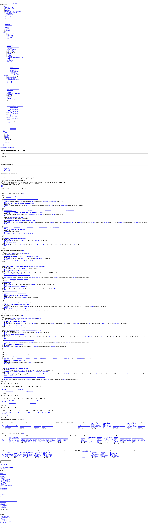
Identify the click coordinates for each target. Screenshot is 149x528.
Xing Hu (55, 358)
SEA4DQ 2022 (3, 507)
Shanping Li (66, 358)
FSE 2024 (7, 137)
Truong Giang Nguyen (8, 366)
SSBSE (11, 67)
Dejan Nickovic (35, 346)
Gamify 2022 (2, 503)
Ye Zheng (6, 310)
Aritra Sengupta (121, 222)
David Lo (74, 277)
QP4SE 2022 (2, 506)
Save (2, 185)
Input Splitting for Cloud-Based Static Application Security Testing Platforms (19, 220)
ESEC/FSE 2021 (10, 51)
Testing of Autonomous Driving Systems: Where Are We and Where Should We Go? (21, 199)
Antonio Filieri (33, 222)
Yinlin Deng (6, 205)
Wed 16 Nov (7, 29)
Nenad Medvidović (121, 262)
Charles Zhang (67, 342)
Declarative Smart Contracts (10, 242)
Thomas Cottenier (18, 222)
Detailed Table (6, 168)
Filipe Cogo (28, 358)
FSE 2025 (7, 136)
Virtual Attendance (8, 13)
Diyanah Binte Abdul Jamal (35, 277)
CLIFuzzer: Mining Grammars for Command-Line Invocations (16, 270)
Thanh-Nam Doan (130, 373)
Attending (4, 6)
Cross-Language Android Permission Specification (14, 334)
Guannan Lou (6, 201)
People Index (9, 96)
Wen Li (21, 332)
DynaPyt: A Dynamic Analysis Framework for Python (15, 325)
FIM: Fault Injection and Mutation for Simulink (13, 344)
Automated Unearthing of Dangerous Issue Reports (14, 356)
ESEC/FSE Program (9, 23)
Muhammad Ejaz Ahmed (88, 336)
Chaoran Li (6, 336)
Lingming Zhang (64, 205)
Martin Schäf (106, 222)
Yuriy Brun (105, 262)
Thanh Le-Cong (29, 366)
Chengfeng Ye (31, 342)
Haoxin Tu (6, 379)
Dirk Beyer (8, 280)
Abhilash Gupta (7, 272)
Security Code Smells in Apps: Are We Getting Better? (15, 229)
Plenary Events (10, 35)
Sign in (4, 144)
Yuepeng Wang (59, 244)
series (8, 147)
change (23, 250)
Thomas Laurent (7, 349)
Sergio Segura (23, 258)
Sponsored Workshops (11, 49)
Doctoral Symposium (11, 41)
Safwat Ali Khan (89, 262)
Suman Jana (103, 323)
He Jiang (64, 379)
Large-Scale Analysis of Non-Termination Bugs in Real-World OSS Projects (19, 233)
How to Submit (10, 36)
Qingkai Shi (55, 342)
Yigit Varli (30, 210)
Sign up (4, 145)
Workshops (9, 48)
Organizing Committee (11, 77)
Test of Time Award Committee (13, 79)
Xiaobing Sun (20, 370)
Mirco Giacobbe (7, 301)
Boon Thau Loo (75, 244)
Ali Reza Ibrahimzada (8, 210)
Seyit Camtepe (102, 336)
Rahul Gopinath (32, 272)
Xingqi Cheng (7, 370)
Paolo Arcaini (26, 349)
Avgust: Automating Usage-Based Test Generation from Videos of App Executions (20, 260)
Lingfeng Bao (43, 358)
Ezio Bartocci (6, 346)
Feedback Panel (13, 86)
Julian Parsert (37, 301)
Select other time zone (40, 178)
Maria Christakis (7, 222)
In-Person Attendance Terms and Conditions (13, 11)
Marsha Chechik (9, 319)
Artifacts (9, 39)
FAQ (6, 15)
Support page (2, 468)
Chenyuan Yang (28, 205)
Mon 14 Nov (7, 27)
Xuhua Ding (47, 379)
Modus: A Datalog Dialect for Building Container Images (15, 286)
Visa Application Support (9, 8)
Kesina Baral (46, 262)
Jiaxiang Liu (25, 310)
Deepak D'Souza (56, 227)
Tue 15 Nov (7, 28)
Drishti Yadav (52, 346)
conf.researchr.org (6, 467)
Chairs (11, 115)
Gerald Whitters (23, 244)
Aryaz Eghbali (7, 327)
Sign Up (2, 526)
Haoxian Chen (7, 244)
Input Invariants (7, 282)
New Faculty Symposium (12, 40)
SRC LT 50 (20, 196)
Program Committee (13, 88)
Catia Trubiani (44, 349)
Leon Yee (73, 262)
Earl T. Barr (38, 288)
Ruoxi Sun (37, 336)
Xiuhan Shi (6, 235)
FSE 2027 (7, 134)
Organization (5, 75)
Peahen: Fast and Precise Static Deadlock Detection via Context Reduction (19, 340)
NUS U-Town (13, 147)
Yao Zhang (51, 235)
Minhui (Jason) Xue (53, 336)
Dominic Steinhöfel (8, 284)
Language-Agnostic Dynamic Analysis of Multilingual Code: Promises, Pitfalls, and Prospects (22, 330)
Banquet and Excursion (9, 16)
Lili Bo (32, 370)
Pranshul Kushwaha (43, 227)
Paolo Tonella (9, 197)
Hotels (6, 9)
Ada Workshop (3, 500)
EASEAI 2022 (3, 502)
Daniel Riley (6, 293)
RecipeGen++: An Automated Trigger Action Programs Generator (17, 275)
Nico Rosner (93, 222)
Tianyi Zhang (53, 201)
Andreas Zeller (46, 272)
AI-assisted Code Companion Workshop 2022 (8, 501)
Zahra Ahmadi (96, 373)
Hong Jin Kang (48, 366)
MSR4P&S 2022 (3, 505)
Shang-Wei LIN (7, 306)
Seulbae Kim (6, 268)
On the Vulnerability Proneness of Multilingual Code (14, 360)
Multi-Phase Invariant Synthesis (10, 291)
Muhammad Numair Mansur (68, 222)
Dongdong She (19, 323)
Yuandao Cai (6, 342)
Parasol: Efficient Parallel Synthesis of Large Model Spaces (16, 295)
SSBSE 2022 (2, 511)
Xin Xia (35, 358)
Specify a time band (15, 184)
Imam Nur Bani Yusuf (8, 277)
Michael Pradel (21, 327)
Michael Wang (33, 323)
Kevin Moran (140, 262)
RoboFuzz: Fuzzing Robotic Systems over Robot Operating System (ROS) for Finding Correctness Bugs (24, 266)
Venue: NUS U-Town (9, 7)
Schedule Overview (8, 25)
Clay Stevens (6, 297)
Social (8, 34)
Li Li (19, 362)
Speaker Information (9, 14)
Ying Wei (44, 370)
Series (6, 132)
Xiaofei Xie (18, 235)
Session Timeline (7, 169)
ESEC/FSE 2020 (10, 50)
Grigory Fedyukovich (22, 293)
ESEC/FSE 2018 (8, 142)
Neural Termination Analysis (10, 299)
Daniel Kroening (24, 301)
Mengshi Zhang (45, 201)
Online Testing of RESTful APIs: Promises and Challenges (21, 256)
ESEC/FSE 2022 (3, 147)
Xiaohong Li (73, 235)
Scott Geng (52, 323)
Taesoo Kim (23, 268)
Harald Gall (37, 240)
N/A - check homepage (14, 99)
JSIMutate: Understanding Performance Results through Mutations (17, 347)
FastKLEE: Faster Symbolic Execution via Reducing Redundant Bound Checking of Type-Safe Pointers (24, 377)
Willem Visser (135, 222)
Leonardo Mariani (17, 346)
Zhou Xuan (65, 323)
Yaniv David (76, 323)
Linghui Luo (52, 222)
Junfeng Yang (89, 323)
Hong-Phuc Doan (67, 373)
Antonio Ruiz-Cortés (38, 258)
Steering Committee (11, 78)
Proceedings (7, 20)
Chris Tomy (6, 288)
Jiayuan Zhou (19, 358)
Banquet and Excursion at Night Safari (7, 525)
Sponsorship (7, 18)
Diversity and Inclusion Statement (11, 12)
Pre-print (7, 211)
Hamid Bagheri (24, 297)
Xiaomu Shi (38, 310)
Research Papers (10, 37)
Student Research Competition (13, 47)
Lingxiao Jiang (56, 277)
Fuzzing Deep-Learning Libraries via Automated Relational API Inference (19, 203)
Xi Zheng (32, 201)
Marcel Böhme (9, 218)
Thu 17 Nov (7, 30)
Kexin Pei (6, 323)
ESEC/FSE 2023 (8, 138)
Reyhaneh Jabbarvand (70, 210)
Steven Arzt (6, 231)
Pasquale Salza (23, 240)
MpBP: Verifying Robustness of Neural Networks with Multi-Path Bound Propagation (21, 308)
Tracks (4, 32)
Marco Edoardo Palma (8, 240)
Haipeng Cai (36, 332)
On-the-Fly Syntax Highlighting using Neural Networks (15, 238)
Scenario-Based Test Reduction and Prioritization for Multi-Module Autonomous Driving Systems (23, 212)
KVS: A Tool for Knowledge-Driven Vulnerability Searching (16, 368)
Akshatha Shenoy (30, 227)
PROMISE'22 (3, 494)
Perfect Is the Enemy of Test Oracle (11, 207)
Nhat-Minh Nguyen (42, 373)
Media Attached (12, 211)
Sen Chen (62, 235)
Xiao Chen (25, 336)
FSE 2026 (7, 135)
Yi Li (34, 235)
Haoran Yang (6, 332)
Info (3, 17)
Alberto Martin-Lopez (8, 258)
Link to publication (7, 273)
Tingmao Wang (22, 288)
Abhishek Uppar (17, 227)
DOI (5, 202)
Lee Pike (80, 222)
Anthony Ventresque (61, 349)
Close (2, 186)
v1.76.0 (11, 467)
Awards (6, 19)
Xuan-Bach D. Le (68, 366)
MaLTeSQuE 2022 (4, 504)
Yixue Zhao (6, 262)
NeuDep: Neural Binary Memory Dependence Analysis (15, 321)
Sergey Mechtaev (54, 288)
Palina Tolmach (26, 306)
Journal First (9, 43)
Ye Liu (90, 306)
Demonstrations (10, 45)
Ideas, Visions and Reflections (13, 42)
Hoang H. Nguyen (7, 373)
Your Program (7, 24)
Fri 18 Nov (7, 31)
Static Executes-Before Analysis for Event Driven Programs (16, 224)
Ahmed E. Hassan (80, 358)
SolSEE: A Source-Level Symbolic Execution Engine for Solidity (17, 304)
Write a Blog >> (3, 0)
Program (4, 21)
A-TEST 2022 (3, 498)
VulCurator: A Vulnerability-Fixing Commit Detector (14, 364)
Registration (7, 10)
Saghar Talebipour (27, 262)
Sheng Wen (68, 336)
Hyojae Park (61, 262)
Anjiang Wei (50, 205)
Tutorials (9, 46)
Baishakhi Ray (9, 254)
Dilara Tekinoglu (48, 210)
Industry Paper (10, 38)
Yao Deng (20, 201)
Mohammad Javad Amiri (41, 244)
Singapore (15, 3)
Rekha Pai (6, 227)
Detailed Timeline (7, 170)
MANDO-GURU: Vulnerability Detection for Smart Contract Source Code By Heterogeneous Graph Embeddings (26, 371)
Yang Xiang (114, 336)
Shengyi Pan (6, 358)
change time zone (39, 188)
